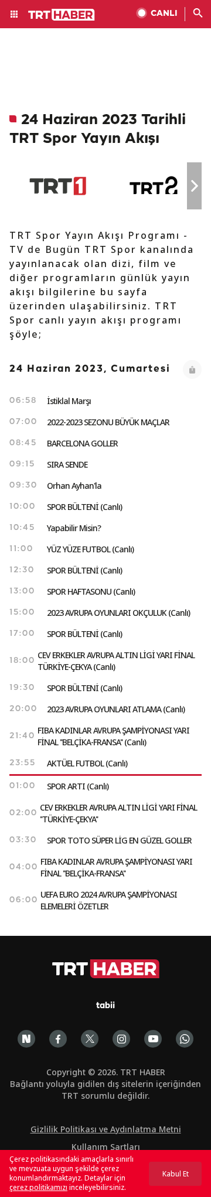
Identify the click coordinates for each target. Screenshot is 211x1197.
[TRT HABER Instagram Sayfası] (121, 1039)
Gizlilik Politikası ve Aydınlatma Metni (105, 1129)
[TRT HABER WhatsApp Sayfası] (184, 1039)
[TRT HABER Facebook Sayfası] (58, 1039)
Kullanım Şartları (106, 1146)
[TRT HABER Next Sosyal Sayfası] (26, 1039)
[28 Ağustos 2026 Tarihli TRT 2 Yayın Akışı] (154, 185)
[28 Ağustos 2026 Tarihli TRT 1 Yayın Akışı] (57, 185)
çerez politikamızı (38, 1187)
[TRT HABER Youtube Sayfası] (153, 1039)
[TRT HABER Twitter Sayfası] (89, 1039)
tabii (105, 1006)
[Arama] (198, 14)
